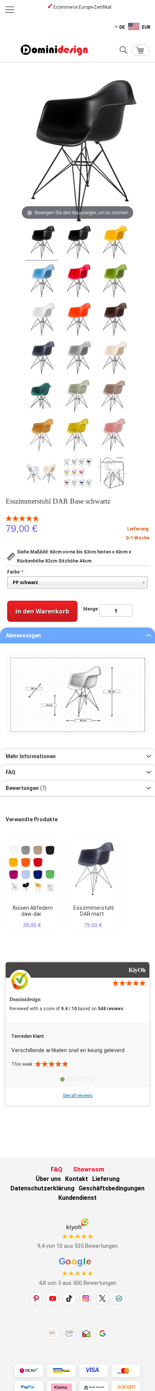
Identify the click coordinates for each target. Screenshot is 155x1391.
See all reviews (78, 1095)
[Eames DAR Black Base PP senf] (77, 435)
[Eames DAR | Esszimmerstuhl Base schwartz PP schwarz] (41, 243)
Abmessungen (23, 635)
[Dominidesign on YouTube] (52, 1298)
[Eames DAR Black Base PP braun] (113, 320)
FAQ (10, 772)
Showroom (88, 1169)
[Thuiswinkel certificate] (85, 1333)
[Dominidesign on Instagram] (85, 1298)
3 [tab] (77, 1079)
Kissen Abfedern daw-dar (33, 911)
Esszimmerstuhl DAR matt (93, 911)
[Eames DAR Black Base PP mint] (77, 397)
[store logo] (54, 50)
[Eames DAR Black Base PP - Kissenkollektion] (77, 474)
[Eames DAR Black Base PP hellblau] (41, 281)
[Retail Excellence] (52, 1333)
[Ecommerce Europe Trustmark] (69, 1333)
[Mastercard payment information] (126, 1370)
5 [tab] (92, 1079)
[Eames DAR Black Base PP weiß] (41, 320)
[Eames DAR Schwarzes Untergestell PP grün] (113, 281)
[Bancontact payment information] (61, 1370)
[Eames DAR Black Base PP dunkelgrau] (41, 358)
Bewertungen (25, 788)
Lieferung (106, 1178)
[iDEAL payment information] (29, 1370)
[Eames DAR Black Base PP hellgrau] (77, 358)
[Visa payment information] (93, 1370)
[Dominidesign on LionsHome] (118, 1298)
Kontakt (76, 1178)
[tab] (77, 635)
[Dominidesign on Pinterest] (36, 1298)
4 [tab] (85, 1079)
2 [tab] (70, 1079)
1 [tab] (62, 1079)
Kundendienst (77, 1197)
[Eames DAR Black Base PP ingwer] (41, 435)
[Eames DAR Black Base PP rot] (77, 281)
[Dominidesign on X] (102, 1298)
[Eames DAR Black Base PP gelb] (113, 243)
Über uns (48, 1178)
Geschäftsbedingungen (111, 1188)
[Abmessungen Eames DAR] (113, 474)
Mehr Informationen (31, 756)
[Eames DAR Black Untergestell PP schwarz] (77, 243)
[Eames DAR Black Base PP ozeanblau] (41, 397)
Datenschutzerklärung (42, 1188)
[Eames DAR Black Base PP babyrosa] (113, 435)
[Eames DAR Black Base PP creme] (113, 358)
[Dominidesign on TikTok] (69, 1298)
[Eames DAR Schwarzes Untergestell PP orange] (77, 320)
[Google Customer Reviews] (102, 1333)
